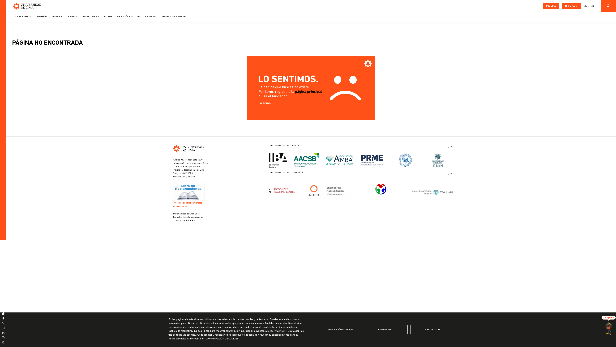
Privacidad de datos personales (187, 203)
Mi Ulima (570, 6)
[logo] (27, 6)
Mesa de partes (180, 206)
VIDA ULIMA (151, 17)
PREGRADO (57, 17)
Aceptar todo (432, 330)
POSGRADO (73, 17)
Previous (448, 146)
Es (585, 6)
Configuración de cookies (339, 330)
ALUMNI (108, 17)
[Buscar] (608, 6)
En (592, 6)
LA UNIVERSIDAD (23, 17)
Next (451, 146)
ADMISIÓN (42, 17)
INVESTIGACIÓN (91, 17)
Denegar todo (386, 330)
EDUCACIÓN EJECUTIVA (128, 17)
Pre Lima (551, 6)
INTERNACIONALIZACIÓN (174, 17)
